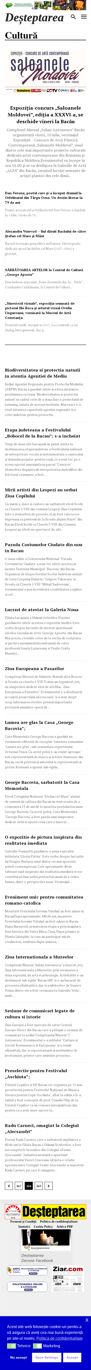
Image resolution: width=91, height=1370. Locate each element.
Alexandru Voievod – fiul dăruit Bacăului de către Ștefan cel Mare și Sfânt (45, 233)
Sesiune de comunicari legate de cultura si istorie (39, 1014)
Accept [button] (72, 1357)
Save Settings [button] (46, 1357)
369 (38, 1186)
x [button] (87, 1319)
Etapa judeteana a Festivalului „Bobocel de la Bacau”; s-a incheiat (42, 433)
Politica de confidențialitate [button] (59, 1338)
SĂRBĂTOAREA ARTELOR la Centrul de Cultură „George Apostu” (44, 272)
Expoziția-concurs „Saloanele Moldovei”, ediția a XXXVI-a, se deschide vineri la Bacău (45, 115)
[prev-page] (9, 1186)
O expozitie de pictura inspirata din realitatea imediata (43, 840)
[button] (11, 1346)
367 (18, 1186)
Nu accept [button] (18, 1357)
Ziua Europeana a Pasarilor (34, 668)
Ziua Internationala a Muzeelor (39, 957)
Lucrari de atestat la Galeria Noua (42, 609)
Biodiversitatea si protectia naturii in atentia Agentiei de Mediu (42, 373)
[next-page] (49, 1186)
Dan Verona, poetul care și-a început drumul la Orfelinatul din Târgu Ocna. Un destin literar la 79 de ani (44, 198)
